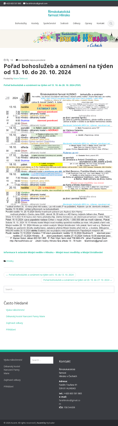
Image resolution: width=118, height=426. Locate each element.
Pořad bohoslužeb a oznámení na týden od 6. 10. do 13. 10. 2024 (39, 274)
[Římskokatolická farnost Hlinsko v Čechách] (59, 13)
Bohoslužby (21, 23)
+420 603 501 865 (13, 3)
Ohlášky (10, 261)
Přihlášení (11, 329)
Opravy (88, 23)
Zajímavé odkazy (14, 322)
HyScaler (50, 422)
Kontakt (100, 23)
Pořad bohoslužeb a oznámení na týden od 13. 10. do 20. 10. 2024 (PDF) (42, 85)
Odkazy (76, 23)
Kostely (35, 23)
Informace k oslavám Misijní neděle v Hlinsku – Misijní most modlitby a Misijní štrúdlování (53, 252)
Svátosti (64, 23)
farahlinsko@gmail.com (36, 3)
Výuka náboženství (15, 309)
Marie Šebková (21, 78)
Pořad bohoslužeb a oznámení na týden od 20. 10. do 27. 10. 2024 (77, 279)
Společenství (49, 23)
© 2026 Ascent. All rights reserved (19, 422)
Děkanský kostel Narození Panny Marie (25, 316)
